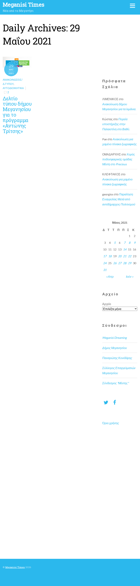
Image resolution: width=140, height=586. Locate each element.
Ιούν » (129, 276)
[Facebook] (114, 402)
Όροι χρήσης (110, 423)
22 (129, 256)
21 (124, 256)
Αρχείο (106, 304)
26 (114, 263)
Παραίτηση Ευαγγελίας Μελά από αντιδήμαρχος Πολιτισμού (118, 199)
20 (119, 256)
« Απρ (110, 276)
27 (119, 263)
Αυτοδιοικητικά (13, 88)
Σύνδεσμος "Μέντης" (115, 383)
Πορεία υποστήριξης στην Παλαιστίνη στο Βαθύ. (116, 124)
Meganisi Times (15, 567)
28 (124, 263)
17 (104, 256)
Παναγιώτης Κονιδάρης (117, 358)
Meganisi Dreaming (114, 337)
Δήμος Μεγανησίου (114, 348)
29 (129, 263)
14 (124, 249)
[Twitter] (106, 402)
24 (104, 263)
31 (104, 269)
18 (110, 256)
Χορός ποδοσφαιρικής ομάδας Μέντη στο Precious (118, 159)
